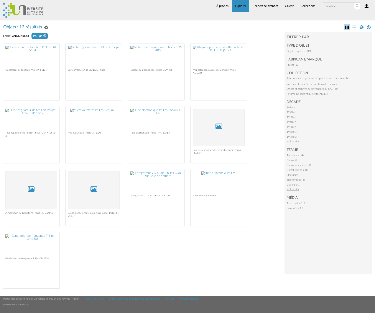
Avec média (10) (296, 203)
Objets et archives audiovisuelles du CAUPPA (312, 89)
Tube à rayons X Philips (204, 195)
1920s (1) (292, 112)
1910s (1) (292, 107)
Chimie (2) (292, 160)
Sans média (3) (295, 208)
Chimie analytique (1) (299, 165)
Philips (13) (293, 65)
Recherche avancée (265, 6)
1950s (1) (292, 127)
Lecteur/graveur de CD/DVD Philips (86, 70)
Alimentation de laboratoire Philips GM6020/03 (29, 213)
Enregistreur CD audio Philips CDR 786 (150, 195)
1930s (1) (292, 117)
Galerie (289, 6)
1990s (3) (292, 136)
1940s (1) (292, 122)
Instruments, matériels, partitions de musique (312, 84)
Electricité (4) (294, 175)
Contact (169, 298)
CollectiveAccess (21, 305)
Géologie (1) (293, 184)
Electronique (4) (296, 179)
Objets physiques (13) (299, 51)
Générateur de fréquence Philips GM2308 (27, 258)
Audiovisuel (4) (295, 155)
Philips (38, 36)
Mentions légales (188, 298)
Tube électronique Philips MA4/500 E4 (150, 133)
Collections (308, 6)
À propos (222, 6)
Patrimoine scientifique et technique (307, 94)
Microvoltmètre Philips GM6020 (84, 133)
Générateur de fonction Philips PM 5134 (26, 70)
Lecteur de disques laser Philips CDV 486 (151, 70)
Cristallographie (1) (297, 170)
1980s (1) (292, 131)
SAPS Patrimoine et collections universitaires (134, 298)
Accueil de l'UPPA (94, 298)
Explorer (240, 6)
